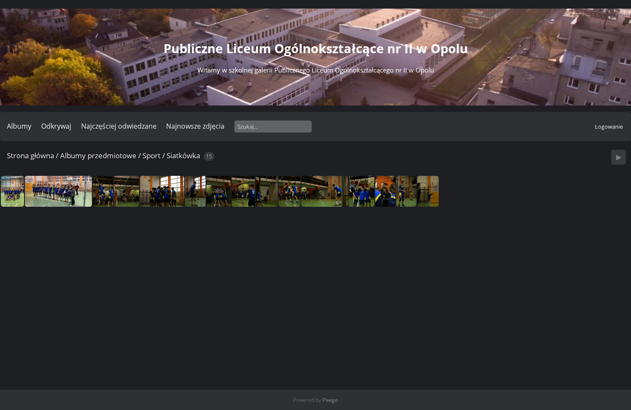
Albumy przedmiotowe (98, 155)
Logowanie (609, 126)
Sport (152, 155)
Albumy (19, 126)
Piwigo (330, 400)
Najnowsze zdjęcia (195, 126)
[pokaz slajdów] (618, 157)
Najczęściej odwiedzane (119, 126)
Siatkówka (183, 155)
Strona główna (30, 155)
